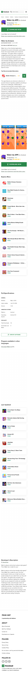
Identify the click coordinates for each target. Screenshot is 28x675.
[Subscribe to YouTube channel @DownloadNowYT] (9, 661)
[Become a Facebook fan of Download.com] (3, 661)
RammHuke (5, 562)
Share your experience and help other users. (13, 36)
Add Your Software (6, 629)
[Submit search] (11, 12)
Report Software (15, 334)
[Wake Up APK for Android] (3, 22)
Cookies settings (6, 653)
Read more (15, 45)
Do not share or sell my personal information (12, 650)
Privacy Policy (5, 642)
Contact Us (4, 631)
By (10, 23)
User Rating (10, 24)
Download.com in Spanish (8, 634)
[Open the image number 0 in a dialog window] (8, 137)
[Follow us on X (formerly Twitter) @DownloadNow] (6, 661)
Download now (15, 29)
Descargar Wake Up (6, 347)
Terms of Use (5, 645)
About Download (6, 626)
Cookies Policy (5, 647)
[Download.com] (5, 12)
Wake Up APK (16, 20)
